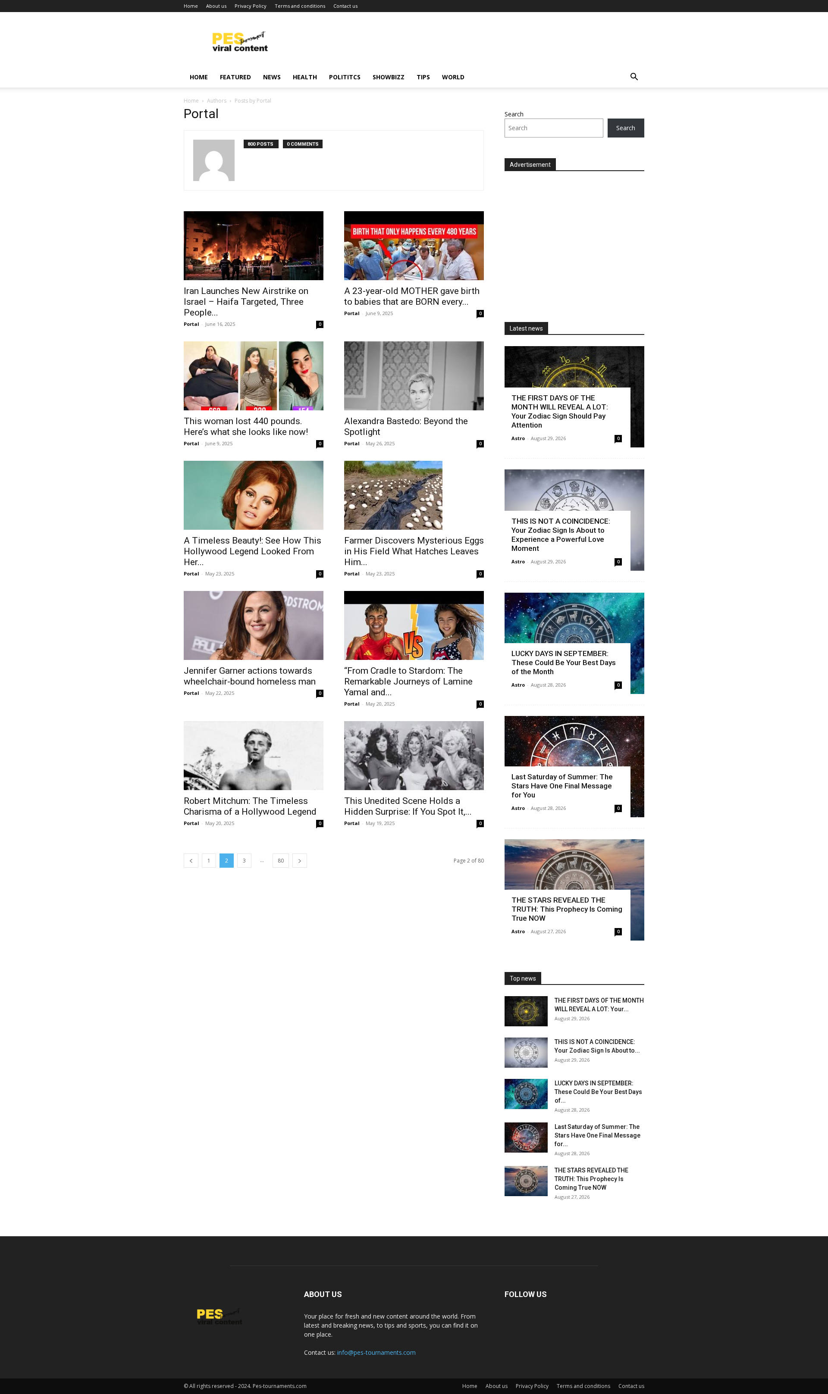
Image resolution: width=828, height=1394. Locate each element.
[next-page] (299, 860)
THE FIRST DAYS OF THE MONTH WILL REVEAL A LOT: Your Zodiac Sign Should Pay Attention (559, 411)
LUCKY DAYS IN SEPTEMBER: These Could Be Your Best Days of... (598, 1092)
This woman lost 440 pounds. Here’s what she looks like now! (246, 426)
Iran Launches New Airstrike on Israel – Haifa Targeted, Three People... (246, 302)
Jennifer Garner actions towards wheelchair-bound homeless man (250, 676)
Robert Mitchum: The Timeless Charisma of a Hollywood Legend (250, 806)
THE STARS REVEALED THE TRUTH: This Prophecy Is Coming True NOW (566, 909)
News (272, 77)
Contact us (345, 6)
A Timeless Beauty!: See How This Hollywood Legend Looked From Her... (252, 551)
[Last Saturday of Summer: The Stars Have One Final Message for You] (526, 1137)
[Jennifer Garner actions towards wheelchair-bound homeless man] (253, 625)
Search (514, 114)
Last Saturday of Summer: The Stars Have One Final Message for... (597, 1135)
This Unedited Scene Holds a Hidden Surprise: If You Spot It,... (408, 806)
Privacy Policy (251, 6)
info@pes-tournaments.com (376, 1352)
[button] (634, 78)
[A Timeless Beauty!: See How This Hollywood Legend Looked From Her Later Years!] (253, 495)
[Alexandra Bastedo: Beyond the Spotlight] (414, 375)
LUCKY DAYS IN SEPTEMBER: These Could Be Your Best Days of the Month (563, 662)
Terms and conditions (300, 6)
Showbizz (389, 77)
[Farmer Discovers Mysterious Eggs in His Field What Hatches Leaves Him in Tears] (414, 495)
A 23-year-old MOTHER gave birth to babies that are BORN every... (412, 296)
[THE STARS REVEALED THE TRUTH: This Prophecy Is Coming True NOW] (526, 1181)
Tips (423, 77)
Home (191, 6)
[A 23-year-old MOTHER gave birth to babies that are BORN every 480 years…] (414, 245)
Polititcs (345, 77)
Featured (235, 77)
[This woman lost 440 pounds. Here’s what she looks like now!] (253, 375)
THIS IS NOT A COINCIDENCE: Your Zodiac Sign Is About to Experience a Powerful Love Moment (560, 535)
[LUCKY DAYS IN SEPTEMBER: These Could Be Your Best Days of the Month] (526, 1094)
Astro (518, 438)
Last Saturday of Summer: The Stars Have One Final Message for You (562, 785)
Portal (191, 324)
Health (305, 77)
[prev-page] (191, 860)
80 (281, 860)
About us (216, 6)
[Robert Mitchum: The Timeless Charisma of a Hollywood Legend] (253, 755)
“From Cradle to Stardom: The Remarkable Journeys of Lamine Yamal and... (408, 681)
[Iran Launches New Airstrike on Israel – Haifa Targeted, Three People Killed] (253, 245)
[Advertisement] (577, 242)
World (453, 77)
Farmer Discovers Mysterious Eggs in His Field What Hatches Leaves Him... (414, 551)
